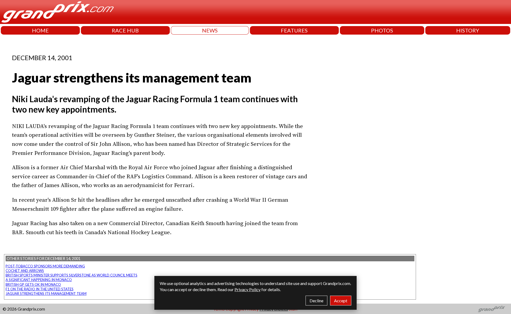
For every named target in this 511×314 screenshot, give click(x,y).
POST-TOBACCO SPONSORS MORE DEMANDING (45, 266)
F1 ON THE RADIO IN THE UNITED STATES (39, 289)
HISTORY (467, 30)
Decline (316, 300)
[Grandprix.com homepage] (492, 309)
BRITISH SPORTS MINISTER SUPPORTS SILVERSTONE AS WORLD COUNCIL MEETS (71, 275)
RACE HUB (125, 30)
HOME (40, 30)
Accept (340, 300)
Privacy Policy (247, 289)
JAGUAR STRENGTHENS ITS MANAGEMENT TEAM (46, 293)
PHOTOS (382, 30)
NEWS (210, 30)
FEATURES (294, 30)
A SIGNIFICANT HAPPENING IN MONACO (39, 280)
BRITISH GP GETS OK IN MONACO (33, 284)
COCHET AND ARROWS (25, 270)
